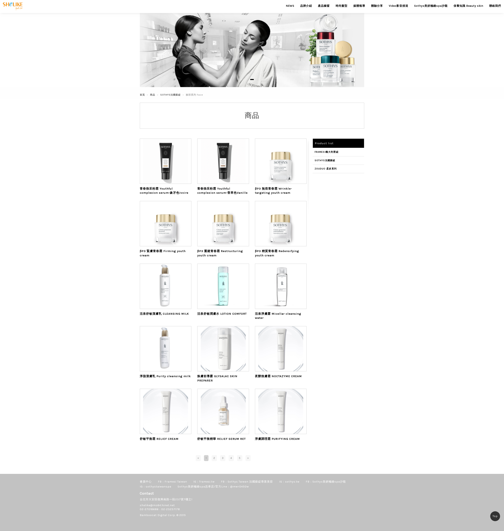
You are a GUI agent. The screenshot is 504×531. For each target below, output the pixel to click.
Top (495, 516)
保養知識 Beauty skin (468, 5)
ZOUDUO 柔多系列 (326, 168)
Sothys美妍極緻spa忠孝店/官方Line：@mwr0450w (213, 486)
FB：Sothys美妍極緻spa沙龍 (326, 481)
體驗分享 (377, 5)
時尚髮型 (341, 5)
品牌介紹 (306, 5)
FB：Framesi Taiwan (172, 481)
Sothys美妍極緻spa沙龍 (431, 5)
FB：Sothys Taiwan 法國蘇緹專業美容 (247, 481)
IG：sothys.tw (289, 481)
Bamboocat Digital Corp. (158, 515)
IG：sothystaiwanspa (155, 486)
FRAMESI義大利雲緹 (327, 152)
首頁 (142, 94)
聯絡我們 (495, 5)
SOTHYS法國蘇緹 (170, 94)
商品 (152, 94)
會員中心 (146, 481)
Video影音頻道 (398, 5)
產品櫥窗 (324, 5)
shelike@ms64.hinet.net (157, 505)
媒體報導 (359, 5)
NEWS (290, 5)
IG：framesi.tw (204, 481)
